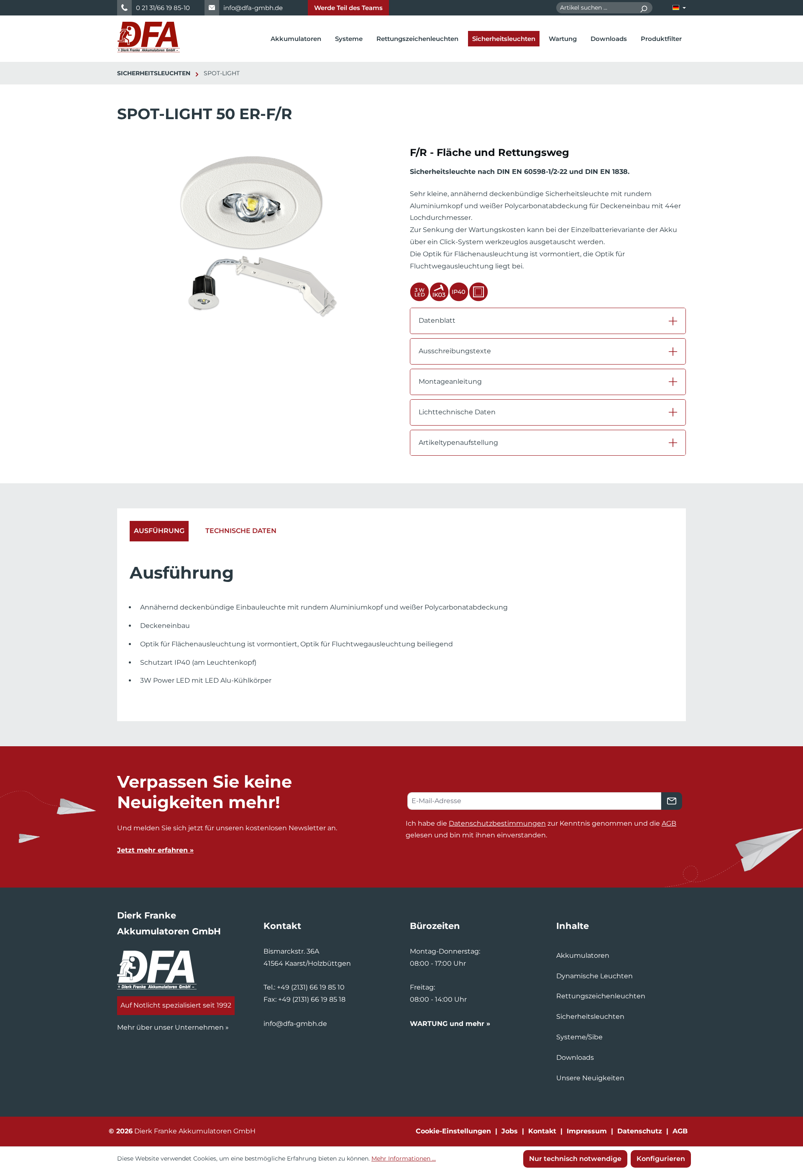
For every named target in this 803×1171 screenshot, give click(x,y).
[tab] (159, 531)
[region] (255, 243)
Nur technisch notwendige (575, 1159)
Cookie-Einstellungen (453, 1131)
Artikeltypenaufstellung (458, 442)
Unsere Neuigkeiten (590, 1078)
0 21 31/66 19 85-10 (163, 8)
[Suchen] (643, 7)
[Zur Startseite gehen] (148, 37)
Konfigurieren (661, 1159)
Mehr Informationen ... (403, 1158)
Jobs (509, 1131)
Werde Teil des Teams (348, 8)
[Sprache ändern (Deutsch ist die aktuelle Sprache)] (679, 8)
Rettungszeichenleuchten (600, 996)
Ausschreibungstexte (455, 351)
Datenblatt (437, 320)
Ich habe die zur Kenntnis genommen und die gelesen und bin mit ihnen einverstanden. (541, 829)
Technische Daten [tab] (240, 531)
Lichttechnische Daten (457, 412)
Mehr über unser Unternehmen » (173, 1027)
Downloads (575, 1057)
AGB (669, 823)
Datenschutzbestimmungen (497, 823)
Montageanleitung (450, 381)
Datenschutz (639, 1131)
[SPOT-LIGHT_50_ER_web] (255, 235)
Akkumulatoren (582, 955)
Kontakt (542, 1131)
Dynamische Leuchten (594, 976)
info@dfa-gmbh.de (253, 8)
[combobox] (595, 7)
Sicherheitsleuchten (590, 1016)
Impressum (587, 1131)
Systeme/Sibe (579, 1037)
